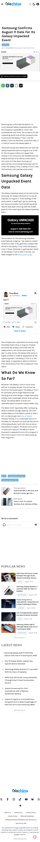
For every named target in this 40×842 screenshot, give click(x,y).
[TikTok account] (20, 799)
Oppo (20, 582)
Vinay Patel (9, 48)
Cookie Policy (12, 816)
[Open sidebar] (2, 4)
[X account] (1, 799)
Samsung (5, 45)
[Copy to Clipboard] (21, 85)
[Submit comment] (35, 525)
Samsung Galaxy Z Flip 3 (10, 480)
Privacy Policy (31, 812)
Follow (24, 295)
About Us (7, 812)
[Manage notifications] (35, 837)
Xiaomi (21, 608)
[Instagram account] (13, 799)
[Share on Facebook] (7, 85)
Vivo (20, 619)
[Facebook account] (7, 799)
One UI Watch (26, 416)
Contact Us (18, 812)
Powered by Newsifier (20, 839)
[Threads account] (38, 799)
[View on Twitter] (35, 294)
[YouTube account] (26, 799)
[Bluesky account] (32, 799)
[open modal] (37, 4)
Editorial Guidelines (27, 816)
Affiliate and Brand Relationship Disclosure (20, 820)
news (4, 476)
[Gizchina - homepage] (13, 4)
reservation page (25, 254)
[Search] (30, 4)
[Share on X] (12, 85)
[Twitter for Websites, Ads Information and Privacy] (35, 322)
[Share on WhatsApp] (3, 85)
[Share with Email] (16, 85)
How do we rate (21, 823)
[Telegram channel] (20, 805)
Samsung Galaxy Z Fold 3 (16, 476)
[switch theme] (34, 4)
